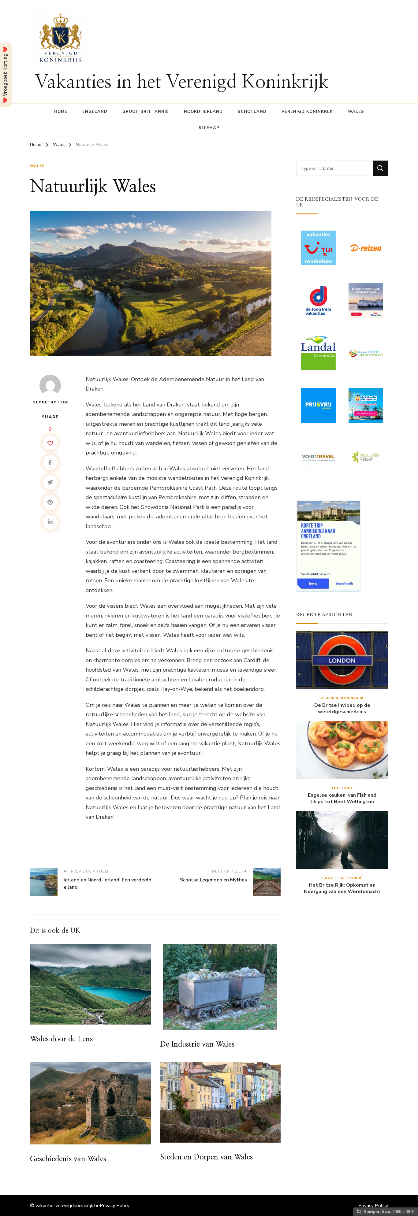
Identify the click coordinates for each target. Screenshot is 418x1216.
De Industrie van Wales (197, 1044)
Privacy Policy (114, 1205)
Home (60, 111)
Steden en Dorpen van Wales (206, 1157)
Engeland (94, 111)
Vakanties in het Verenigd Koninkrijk (182, 82)
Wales (356, 111)
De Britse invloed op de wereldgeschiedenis (342, 708)
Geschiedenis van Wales (68, 1159)
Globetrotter (50, 402)
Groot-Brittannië (145, 111)
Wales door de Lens (61, 1039)
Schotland (252, 111)
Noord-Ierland (203, 111)
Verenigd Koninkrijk (307, 111)
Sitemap (209, 128)
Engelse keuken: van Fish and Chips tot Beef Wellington (342, 798)
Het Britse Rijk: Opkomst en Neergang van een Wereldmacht (342, 888)
